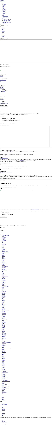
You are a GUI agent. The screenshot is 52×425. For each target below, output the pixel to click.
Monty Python (3, 328)
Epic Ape (3, 274)
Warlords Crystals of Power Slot (5, 386)
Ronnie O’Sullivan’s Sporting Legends (6, 348)
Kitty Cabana (3, 316)
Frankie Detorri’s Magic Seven (5, 286)
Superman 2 (3, 365)
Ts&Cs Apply (1, 75)
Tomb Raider (3, 377)
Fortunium (3, 284)
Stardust (2, 363)
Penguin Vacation (4, 334)
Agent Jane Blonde (4, 240)
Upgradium (3, 385)
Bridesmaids (3, 255)
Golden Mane (3, 295)
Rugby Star (3, 349)
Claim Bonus (1, 76)
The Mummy (3, 374)
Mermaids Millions (4, 326)
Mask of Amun (3, 325)
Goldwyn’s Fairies (4, 296)
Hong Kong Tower (4, 304)
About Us (3, 397)
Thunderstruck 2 (3, 376)
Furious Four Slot (4, 288)
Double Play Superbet (4, 270)
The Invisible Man (4, 371)
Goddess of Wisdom (4, 293)
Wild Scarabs (3, 389)
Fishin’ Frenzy (3, 278)
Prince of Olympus (4, 341)
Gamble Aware (3, 421)
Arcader (2, 242)
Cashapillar (3, 257)
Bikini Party (3, 250)
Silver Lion (3, 356)
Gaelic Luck (3, 289)
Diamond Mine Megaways (5, 266)
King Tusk (3, 315)
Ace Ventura (3, 238)
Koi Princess (3, 317)
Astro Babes (3, 245)
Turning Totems (3, 382)
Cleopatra (3, 260)
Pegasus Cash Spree (4, 333)
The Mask (3, 373)
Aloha (2, 241)
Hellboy (2, 303)
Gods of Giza (3, 294)
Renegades (3, 346)
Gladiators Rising (4, 291)
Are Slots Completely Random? (7, 19)
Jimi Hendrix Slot (4, 308)
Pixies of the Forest (4, 337)
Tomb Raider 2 (3, 378)
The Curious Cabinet (4, 370)
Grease (2, 298)
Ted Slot (3, 368)
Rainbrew (3, 344)
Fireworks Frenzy (4, 277)
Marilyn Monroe (3, 324)
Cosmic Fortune (3, 262)
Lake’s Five (3, 318)
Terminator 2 (3, 369)
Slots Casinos (3, 31)
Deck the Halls (3, 265)
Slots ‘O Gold (3, 357)
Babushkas (3, 247)
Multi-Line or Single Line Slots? (7, 22)
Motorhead (3, 329)
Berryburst (3, 248)
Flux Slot (3, 281)
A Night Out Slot (4, 237)
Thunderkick (4, 10)
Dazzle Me (3, 264)
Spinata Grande (3, 360)
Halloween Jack (3, 300)
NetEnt (4, 12)
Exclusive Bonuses (5, 16)
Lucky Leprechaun (4, 322)
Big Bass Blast (3, 249)
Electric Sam (3, 272)
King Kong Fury (4, 314)
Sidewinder (3, 355)
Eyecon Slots (4, 9)
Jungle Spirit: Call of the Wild (5, 310)
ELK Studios (3, 409)
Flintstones (3, 279)
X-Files (2, 393)
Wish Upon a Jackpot (4, 392)
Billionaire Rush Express (4, 251)
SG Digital (3, 36)
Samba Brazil (3, 351)
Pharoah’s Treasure (4, 335)
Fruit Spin (3, 287)
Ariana (2, 243)
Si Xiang (3, 354)
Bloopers (3, 253)
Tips (2, 33)
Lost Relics (3, 320)
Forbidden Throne (4, 282)
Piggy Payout (3, 336)
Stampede (3, 361)
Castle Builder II (3, 258)
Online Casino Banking (4, 404)
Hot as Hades (3, 305)
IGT (3, 7)
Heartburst (3, 302)
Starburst (3, 362)
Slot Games (3, 3)
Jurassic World (3, 312)
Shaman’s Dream (4, 352)
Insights (2, 398)
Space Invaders (3, 358)
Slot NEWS (3, 27)
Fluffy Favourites (4, 280)
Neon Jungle (3, 331)
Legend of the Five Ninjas (5, 319)
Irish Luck (3, 307)
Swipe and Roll (3, 366)
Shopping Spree (3, 353)
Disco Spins (3, 268)
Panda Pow (3, 332)
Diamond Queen (4, 267)
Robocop (3, 347)
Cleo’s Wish (3, 259)
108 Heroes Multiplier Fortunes (5, 235)
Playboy (3, 339)
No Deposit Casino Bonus (6, 17)
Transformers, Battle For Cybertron (6, 381)
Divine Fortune (3, 269)
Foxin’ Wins (3, 285)
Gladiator (3, 290)
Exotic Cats (3, 275)
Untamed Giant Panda (4, 384)
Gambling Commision (4, 422)
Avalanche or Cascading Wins (6, 20)
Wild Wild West (3, 391)
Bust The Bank (3, 256)
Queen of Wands (4, 343)
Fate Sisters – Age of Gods (5, 276)
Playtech (4, 8)
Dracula (2, 271)
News (2, 18)
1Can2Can (3, 236)
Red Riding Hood (4, 345)
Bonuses (3, 15)
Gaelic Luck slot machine (12, 151)
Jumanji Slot (3, 309)
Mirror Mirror (3, 327)
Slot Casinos (3, 11)
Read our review (2, 88)
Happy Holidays (3, 301)
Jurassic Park (3, 311)
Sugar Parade (3, 364)
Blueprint (4, 5)
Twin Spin (3, 383)
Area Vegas (4, 4)
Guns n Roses (3, 299)
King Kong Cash (4, 313)
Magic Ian (3, 323)
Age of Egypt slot (22, 160)
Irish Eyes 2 (3, 306)
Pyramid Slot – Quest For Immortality (6, 342)
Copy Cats (3, 261)
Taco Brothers (3, 367)
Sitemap (2, 29)
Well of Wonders (4, 387)
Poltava (2, 340)
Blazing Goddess (4, 252)
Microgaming (4, 6)
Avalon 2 (3, 246)
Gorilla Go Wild (3, 297)
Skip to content (2, 0)
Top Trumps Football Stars (5, 380)
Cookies (3, 399)
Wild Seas (3, 390)
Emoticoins (3, 273)
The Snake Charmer (4, 375)
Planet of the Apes (4, 338)
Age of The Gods (4, 239)
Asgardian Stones (4, 244)
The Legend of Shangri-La (5, 372)
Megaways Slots (5, 21)
